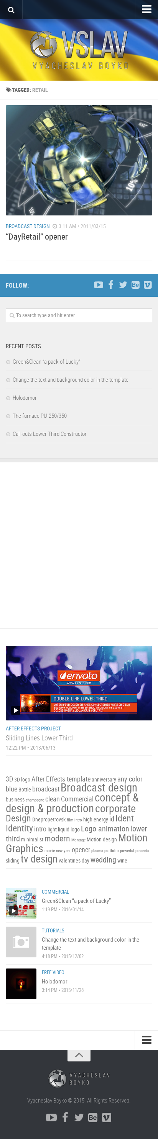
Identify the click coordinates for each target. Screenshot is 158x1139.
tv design (39, 859)
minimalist (32, 839)
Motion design (102, 839)
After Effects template (61, 779)
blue (11, 789)
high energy (95, 819)
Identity (19, 828)
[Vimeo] (147, 285)
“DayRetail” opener (37, 236)
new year (63, 850)
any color (129, 779)
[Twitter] (123, 285)
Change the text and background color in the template (70, 379)
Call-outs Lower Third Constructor (50, 433)
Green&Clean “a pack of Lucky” (46, 361)
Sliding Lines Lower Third (39, 737)
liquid (63, 829)
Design (18, 818)
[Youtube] (98, 285)
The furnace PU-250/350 (40, 415)
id (111, 819)
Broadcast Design (28, 226)
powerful (127, 850)
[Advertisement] (79, 545)
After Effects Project (33, 728)
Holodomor (25, 397)
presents (142, 850)
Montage (78, 840)
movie (49, 850)
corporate (115, 808)
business (15, 799)
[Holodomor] (21, 983)
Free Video (53, 972)
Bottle (24, 789)
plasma (97, 850)
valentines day (74, 860)
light (52, 829)
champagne (35, 800)
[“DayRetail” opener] (79, 160)
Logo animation (105, 828)
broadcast (45, 789)
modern (57, 838)
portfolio (111, 850)
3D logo (22, 779)
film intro (74, 820)
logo (75, 829)
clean (52, 799)
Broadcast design (99, 787)
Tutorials (53, 930)
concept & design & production (72, 803)
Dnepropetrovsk (49, 819)
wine (122, 860)
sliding (13, 860)
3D (9, 779)
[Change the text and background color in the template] (21, 942)
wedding (103, 859)
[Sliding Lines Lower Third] (79, 683)
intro (40, 828)
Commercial (77, 799)
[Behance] (135, 285)
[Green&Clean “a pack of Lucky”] (21, 903)
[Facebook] (110, 285)
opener (81, 849)
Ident (124, 818)
